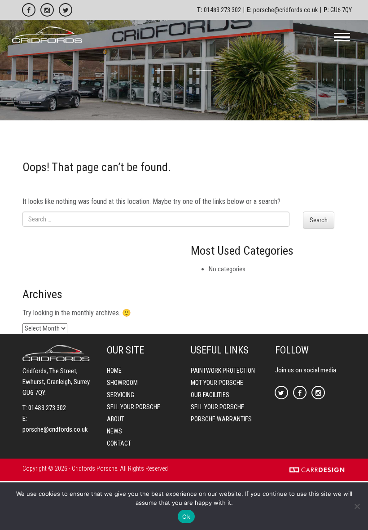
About (115, 419)
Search (319, 220)
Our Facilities (210, 394)
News (114, 431)
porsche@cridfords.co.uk (285, 9)
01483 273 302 (222, 9)
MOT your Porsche (217, 382)
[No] (356, 506)
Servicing (120, 394)
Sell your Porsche (133, 407)
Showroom (122, 382)
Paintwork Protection (223, 370)
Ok (186, 516)
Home (114, 370)
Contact (119, 443)
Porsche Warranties (221, 419)
